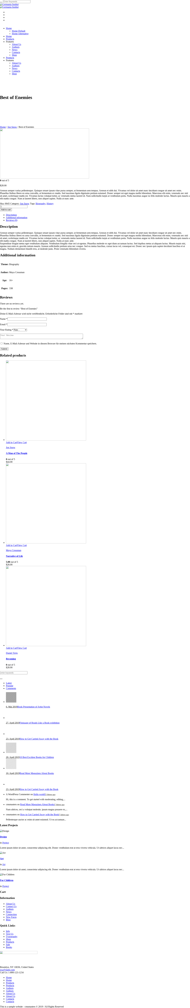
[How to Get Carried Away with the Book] (11, 734)
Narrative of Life (14, 556)
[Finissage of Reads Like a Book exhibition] (11, 717)
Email (3, 324)
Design (3, 837)
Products (10, 942)
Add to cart (6, 210)
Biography (40, 203)
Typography (11, 936)
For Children (6, 880)
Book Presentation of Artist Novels (33, 706)
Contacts (10, 999)
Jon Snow (12, 127)
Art (2, 858)
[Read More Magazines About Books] (11, 768)
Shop (8, 939)
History (50, 203)
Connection (11, 914)
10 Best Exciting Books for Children (37, 757)
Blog (8, 919)
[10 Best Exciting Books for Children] (11, 752)
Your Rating (6, 329)
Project (5, 842)
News (8, 911)
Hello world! (39, 794)
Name (3, 319)
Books (9, 947)
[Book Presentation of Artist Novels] (11, 701)
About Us (10, 903)
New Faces (11, 917)
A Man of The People (16, 453)
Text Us (9, 934)
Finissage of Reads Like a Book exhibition (40, 723)
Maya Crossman (13, 550)
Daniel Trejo (12, 653)
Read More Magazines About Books (37, 773)
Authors (10, 909)
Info (8, 931)
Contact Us (11, 906)
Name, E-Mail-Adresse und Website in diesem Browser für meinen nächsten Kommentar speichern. (50, 343)
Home (3, 127)
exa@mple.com (7, 970)
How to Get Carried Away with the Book (39, 739)
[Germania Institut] (9, 5)
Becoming (11, 659)
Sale (8, 944)
